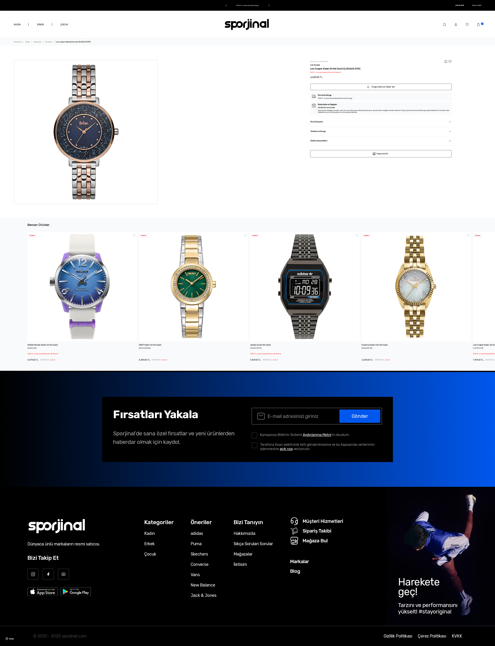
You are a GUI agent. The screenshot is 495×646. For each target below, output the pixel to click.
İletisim (240, 564)
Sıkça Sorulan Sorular (253, 543)
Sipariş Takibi (476, 5)
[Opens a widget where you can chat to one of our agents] (10, 639)
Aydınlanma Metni (317, 435)
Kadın (28, 42)
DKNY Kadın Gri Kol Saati (150, 345)
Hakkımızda (244, 533)
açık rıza (286, 449)
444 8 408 (459, 5)
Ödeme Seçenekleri (318, 141)
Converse (200, 564)
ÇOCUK (64, 24)
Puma (196, 543)
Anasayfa (18, 42)
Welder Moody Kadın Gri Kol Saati (42, 345)
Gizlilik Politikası (398, 636)
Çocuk (150, 554)
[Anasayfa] (247, 24)
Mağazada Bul (382, 154)
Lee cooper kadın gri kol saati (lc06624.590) (73, 42)
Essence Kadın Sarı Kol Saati (375, 345)
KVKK (457, 636)
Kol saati (48, 42)
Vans (195, 574)
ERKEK (40, 24)
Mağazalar (243, 554)
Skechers (199, 554)
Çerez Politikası (432, 636)
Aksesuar (37, 42)
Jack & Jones (204, 595)
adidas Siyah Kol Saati (260, 345)
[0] (478, 24)
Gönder (360, 416)
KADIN (17, 24)
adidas (197, 533)
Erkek (149, 543)
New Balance (203, 585)
